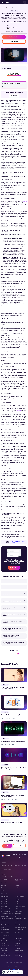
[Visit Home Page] (6, 2)
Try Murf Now (14, 567)
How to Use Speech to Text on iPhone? (18, 542)
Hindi (15, 299)
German (19, 410)
